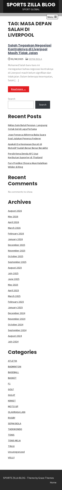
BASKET (12, 378)
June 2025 (13, 279)
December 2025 (16, 245)
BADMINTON (14, 366)
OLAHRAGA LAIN (16, 412)
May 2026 (13, 216)
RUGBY (11, 417)
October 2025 (15, 256)
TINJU (11, 446)
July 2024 (13, 341)
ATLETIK (12, 361)
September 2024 (17, 330)
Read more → (18, 89)
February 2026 (16, 233)
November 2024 (16, 319)
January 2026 (15, 239)
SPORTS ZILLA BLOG (31, 4)
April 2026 (13, 222)
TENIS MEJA (14, 440)
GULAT (11, 395)
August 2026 (15, 210)
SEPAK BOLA (35, 59)
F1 (9, 383)
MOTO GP (13, 406)
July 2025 (13, 273)
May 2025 (13, 284)
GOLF (11, 389)
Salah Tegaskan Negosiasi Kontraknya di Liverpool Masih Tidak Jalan (29, 49)
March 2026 (14, 228)
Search (11, 98)
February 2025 (16, 301)
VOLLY (11, 457)
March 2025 (14, 296)
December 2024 (16, 313)
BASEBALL (13, 372)
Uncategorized (16, 452)
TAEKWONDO (15, 429)
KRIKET (12, 400)
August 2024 (15, 336)
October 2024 (15, 324)
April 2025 (13, 290)
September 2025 (17, 262)
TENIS (11, 434)
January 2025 (15, 307)
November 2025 (16, 250)
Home (53, 482)
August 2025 (15, 267)
